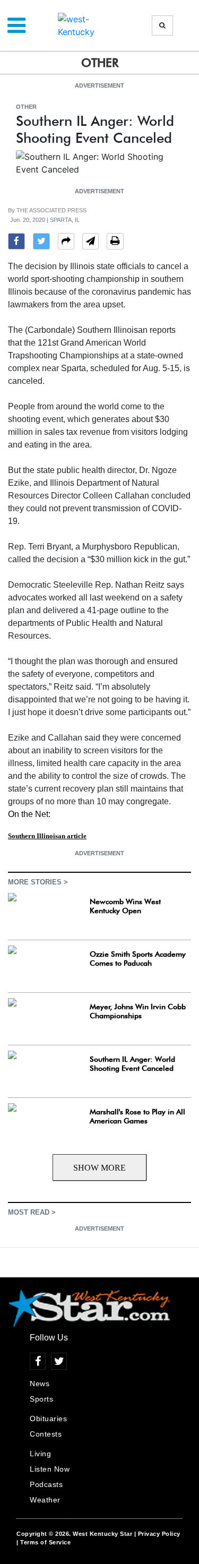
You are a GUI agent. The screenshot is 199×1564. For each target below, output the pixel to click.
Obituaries (48, 1418)
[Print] (115, 242)
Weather (45, 1500)
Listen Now (50, 1469)
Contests (46, 1434)
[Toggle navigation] (16, 25)
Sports (41, 1399)
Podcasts (46, 1484)
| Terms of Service (43, 1542)
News (39, 1383)
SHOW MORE (99, 1167)
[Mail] (90, 242)
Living (40, 1453)
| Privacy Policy (157, 1534)
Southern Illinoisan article (47, 836)
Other (26, 107)
